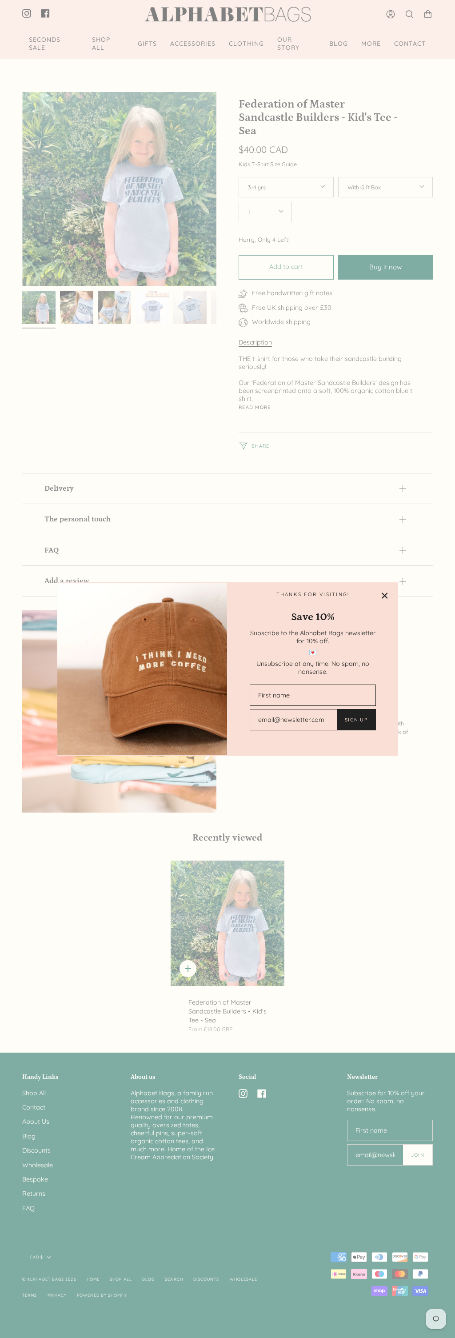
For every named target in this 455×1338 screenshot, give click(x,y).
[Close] (384, 595)
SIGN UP (356, 720)
